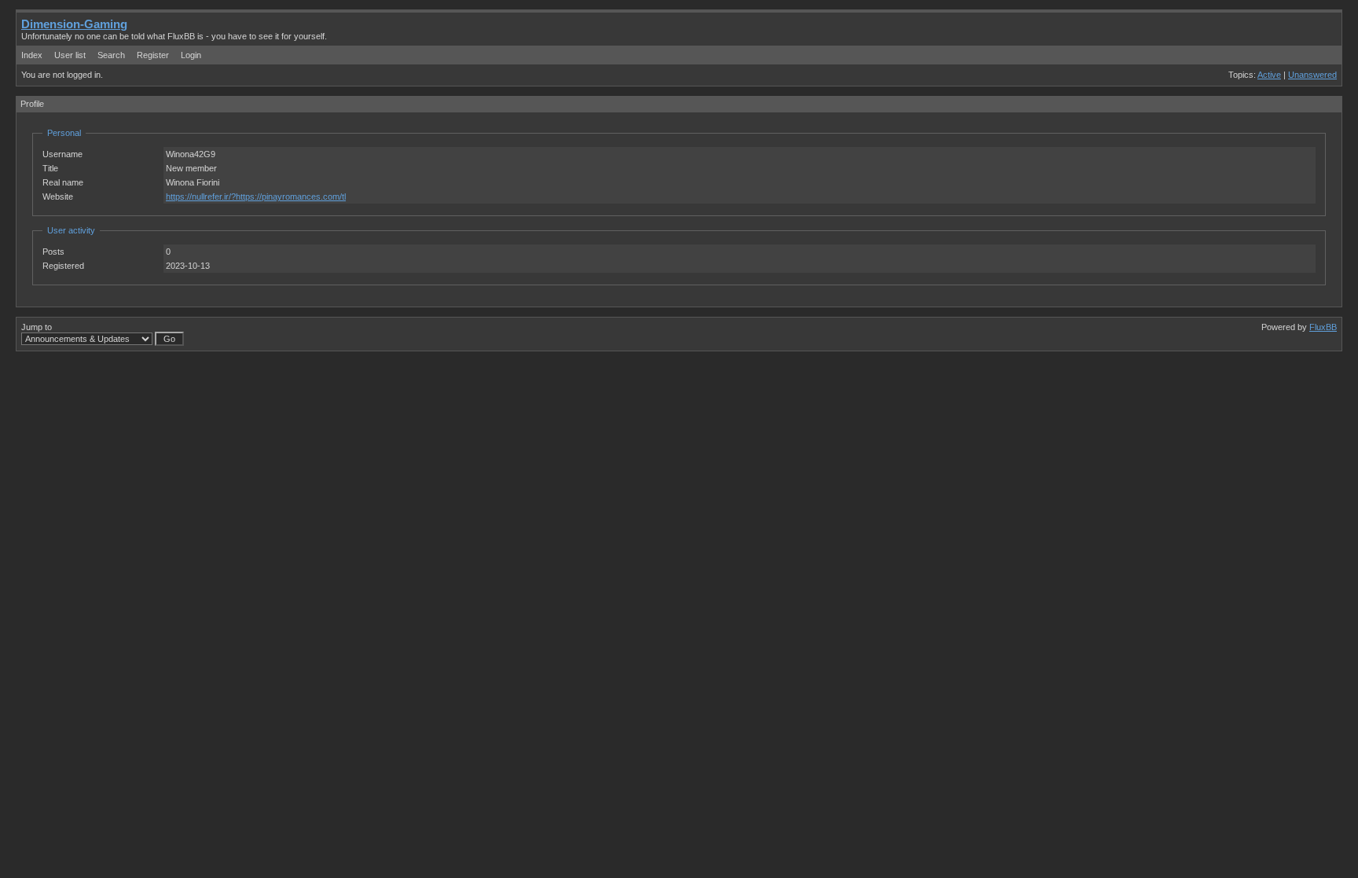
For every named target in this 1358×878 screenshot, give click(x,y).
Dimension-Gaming (74, 24)
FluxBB (1323, 327)
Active (1269, 74)
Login (191, 55)
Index (31, 55)
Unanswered (1312, 74)
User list (70, 55)
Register (153, 55)
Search (111, 55)
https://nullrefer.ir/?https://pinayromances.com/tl (256, 196)
